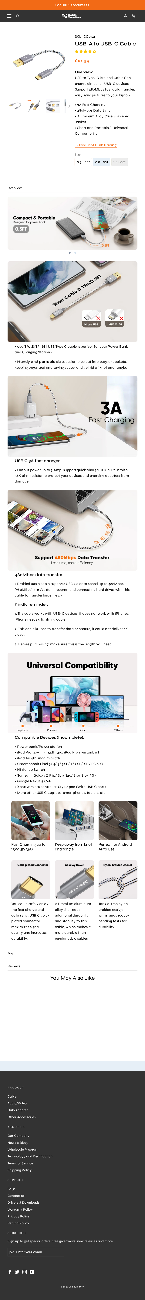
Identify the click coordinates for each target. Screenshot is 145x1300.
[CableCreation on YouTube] (32, 1271)
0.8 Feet (101, 162)
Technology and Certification (30, 1156)
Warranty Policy (20, 1210)
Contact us (16, 1196)
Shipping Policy (20, 1170)
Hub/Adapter (18, 1110)
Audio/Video (17, 1103)
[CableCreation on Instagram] (24, 1271)
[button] (86, 51)
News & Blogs (18, 1143)
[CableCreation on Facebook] (10, 1271)
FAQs (12, 1189)
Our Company (18, 1136)
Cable (12, 1097)
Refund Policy (18, 1223)
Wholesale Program (23, 1150)
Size (78, 154)
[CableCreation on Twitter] (17, 1271)
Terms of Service (20, 1163)
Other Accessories (22, 1117)
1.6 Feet (119, 162)
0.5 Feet (83, 162)
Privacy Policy (19, 1216)
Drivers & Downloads (23, 1203)
